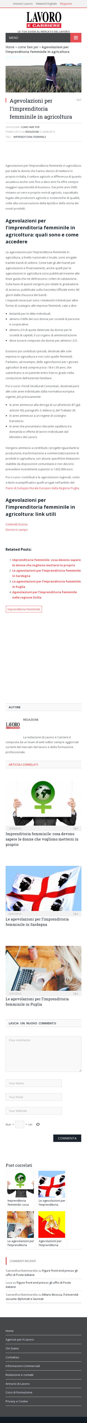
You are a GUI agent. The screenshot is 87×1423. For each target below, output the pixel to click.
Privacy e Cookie (17, 1401)
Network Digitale (46, 4)
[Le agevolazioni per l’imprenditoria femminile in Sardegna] (43, 890)
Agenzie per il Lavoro (20, 1339)
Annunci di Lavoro (18, 1384)
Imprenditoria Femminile (29, 136)
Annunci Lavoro (23, 4)
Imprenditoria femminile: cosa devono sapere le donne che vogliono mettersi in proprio (42, 839)
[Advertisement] (43, 153)
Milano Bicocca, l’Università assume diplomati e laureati (42, 1297)
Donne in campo (17, 530)
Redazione (32, 131)
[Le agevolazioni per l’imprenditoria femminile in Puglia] (43, 970)
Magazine (66, 4)
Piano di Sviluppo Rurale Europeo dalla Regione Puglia (42, 488)
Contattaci (12, 1357)
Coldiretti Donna (16, 524)
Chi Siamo (12, 1348)
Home (10, 47)
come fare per (28, 47)
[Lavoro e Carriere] (43, 19)
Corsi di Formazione (19, 1392)
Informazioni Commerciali (23, 1366)
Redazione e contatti (19, 1375)
